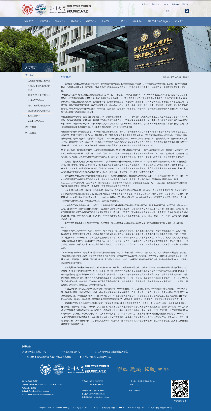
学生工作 (105, 21)
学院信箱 (175, 4)
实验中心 (136, 21)
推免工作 (179, 21)
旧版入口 (185, 4)
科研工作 (90, 21)
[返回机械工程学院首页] (56, 4)
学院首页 (155, 4)
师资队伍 (75, 21)
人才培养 (121, 21)
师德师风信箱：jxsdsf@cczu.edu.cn (95, 397)
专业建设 (186, 77)
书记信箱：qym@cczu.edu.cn (93, 394)
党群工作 (44, 21)
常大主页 (145, 4)
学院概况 (28, 21)
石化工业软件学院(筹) (158, 21)
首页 (172, 77)
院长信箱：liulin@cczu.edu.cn (93, 391)
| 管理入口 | (133, 385)
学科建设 (59, 21)
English (165, 4)
